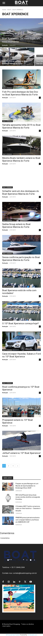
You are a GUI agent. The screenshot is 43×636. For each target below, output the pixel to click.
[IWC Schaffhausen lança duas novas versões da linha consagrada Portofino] (8, 498)
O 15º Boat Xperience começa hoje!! (20, 323)
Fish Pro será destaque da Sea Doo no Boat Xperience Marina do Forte (20, 93)
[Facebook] (3, 582)
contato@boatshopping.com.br (25, 573)
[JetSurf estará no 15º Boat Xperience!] (21, 440)
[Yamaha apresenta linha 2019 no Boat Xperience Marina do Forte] (21, 112)
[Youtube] (30, 582)
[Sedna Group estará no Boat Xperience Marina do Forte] (21, 211)
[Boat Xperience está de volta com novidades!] (21, 278)
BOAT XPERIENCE (7, 35)
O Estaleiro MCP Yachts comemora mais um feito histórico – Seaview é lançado (28, 508)
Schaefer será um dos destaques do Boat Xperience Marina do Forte (20, 192)
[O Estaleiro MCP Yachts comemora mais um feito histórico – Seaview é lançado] (8, 509)
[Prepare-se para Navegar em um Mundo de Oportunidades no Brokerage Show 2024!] (8, 487)
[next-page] (18, 466)
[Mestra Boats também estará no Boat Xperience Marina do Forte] (21, 145)
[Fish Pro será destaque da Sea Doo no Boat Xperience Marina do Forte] (21, 79)
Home (4, 10)
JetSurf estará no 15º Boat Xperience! (21, 453)
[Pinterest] (19, 582)
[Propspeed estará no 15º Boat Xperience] (21, 407)
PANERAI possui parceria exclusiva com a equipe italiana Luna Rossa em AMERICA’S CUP (27, 520)
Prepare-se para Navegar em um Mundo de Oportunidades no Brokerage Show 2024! (27, 486)
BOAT (9, 10)
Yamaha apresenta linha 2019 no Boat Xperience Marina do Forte (21, 126)
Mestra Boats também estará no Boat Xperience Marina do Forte (21, 159)
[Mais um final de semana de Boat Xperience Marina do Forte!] (17, 57)
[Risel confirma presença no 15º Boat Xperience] (21, 374)
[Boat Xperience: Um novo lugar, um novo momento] (21, 32)
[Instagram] (8, 582)
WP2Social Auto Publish (13, 635)
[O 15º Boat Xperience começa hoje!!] (21, 311)
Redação (5, 97)
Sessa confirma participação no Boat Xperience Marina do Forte (21, 258)
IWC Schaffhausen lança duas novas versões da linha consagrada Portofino (28, 497)
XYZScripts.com (32, 635)
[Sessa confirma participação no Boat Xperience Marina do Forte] (21, 244)
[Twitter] (25, 582)
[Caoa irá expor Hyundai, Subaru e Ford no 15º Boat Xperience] (21, 341)
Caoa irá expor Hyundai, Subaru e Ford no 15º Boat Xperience (21, 355)
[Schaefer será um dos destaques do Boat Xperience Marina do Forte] (21, 178)
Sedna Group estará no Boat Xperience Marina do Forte (16, 225)
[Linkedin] (14, 582)
